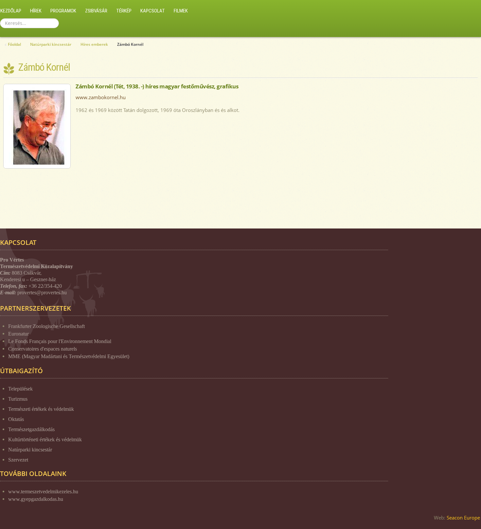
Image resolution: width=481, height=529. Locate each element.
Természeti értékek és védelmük (41, 409)
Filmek (181, 11)
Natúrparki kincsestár (30, 449)
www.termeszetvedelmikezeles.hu (43, 491)
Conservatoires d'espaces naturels (42, 349)
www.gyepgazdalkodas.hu (35, 499)
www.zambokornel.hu (101, 97)
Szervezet (18, 460)
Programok (63, 11)
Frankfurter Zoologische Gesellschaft (46, 326)
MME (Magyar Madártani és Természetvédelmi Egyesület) (68, 356)
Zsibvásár (96, 11)
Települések (20, 389)
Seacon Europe (463, 517)
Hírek (36, 11)
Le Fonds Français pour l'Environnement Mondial (59, 341)
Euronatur (18, 334)
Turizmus (17, 399)
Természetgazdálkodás (31, 429)
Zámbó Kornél (44, 67)
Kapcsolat (152, 11)
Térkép (124, 11)
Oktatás (16, 419)
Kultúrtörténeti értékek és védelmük (45, 439)
